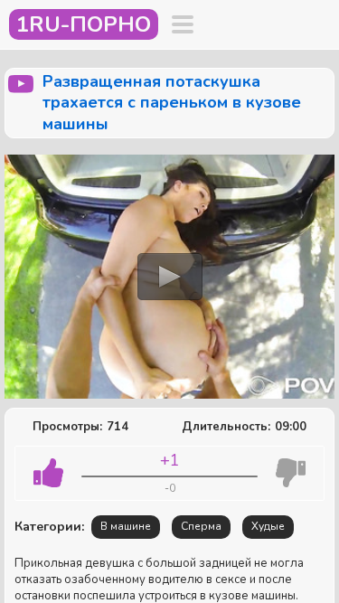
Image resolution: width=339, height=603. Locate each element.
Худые (268, 526)
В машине (125, 526)
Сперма (201, 526)
